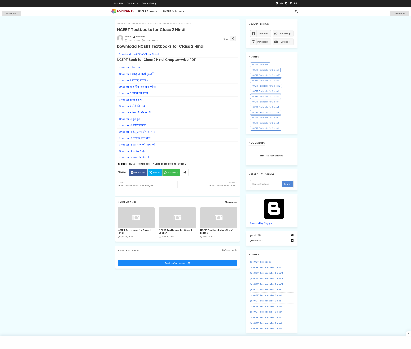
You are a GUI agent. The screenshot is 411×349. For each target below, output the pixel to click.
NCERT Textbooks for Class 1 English (175, 231)
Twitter (156, 172)
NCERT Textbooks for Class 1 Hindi (134, 231)
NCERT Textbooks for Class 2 (139, 23)
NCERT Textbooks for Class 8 (266, 123)
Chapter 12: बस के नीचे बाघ (134, 138)
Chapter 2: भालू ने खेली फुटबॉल (137, 74)
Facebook (139, 172)
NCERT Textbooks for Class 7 (265, 117)
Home (120, 23)
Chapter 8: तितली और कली (135, 112)
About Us (118, 3)
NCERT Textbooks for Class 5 (266, 107)
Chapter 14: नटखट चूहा (132, 151)
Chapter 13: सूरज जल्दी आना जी (137, 144)
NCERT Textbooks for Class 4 (266, 101)
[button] (296, 11)
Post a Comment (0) (177, 263)
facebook (263, 33)
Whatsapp (173, 172)
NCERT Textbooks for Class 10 (266, 75)
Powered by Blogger (261, 223)
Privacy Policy (149, 3)
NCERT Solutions (173, 11)
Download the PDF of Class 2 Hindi (139, 54)
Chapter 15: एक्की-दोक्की (134, 157)
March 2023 (272, 240)
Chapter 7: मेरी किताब (132, 106)
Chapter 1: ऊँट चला (130, 67)
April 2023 (272, 235)
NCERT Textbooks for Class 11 (266, 80)
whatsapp (285, 33)
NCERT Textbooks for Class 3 (265, 96)
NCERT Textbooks (139, 163)
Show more (231, 202)
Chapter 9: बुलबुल (129, 119)
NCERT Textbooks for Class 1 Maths (216, 231)
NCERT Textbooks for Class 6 (266, 112)
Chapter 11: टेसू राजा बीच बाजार (137, 131)
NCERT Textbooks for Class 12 (266, 85)
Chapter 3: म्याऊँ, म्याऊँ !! (133, 80)
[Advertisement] (11, 62)
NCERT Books (146, 11)
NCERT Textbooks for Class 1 (265, 70)
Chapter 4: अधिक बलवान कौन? (137, 86)
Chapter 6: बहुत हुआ (130, 99)
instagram (262, 41)
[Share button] (184, 172)
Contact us (133, 3)
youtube (285, 41)
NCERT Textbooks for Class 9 (266, 128)
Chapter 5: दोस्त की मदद (133, 93)
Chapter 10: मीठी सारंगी (132, 125)
